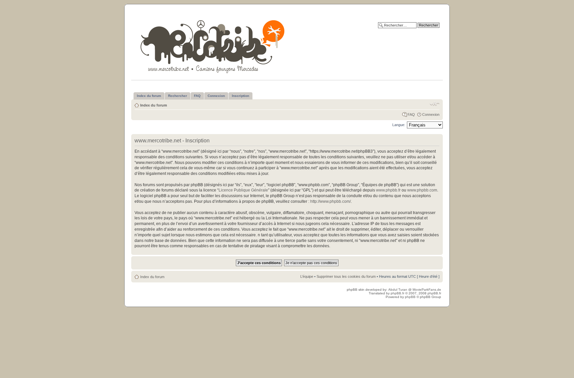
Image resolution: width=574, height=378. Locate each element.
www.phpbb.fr (388, 190)
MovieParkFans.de (427, 289)
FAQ (411, 114)
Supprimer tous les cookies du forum (346, 276)
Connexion (430, 114)
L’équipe (306, 276)
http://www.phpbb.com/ (330, 201)
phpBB (410, 297)
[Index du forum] (213, 45)
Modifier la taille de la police (434, 104)
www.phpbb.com (422, 190)
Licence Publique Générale (243, 190)
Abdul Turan (398, 289)
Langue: (398, 125)
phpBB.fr (397, 293)
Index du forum (153, 105)
